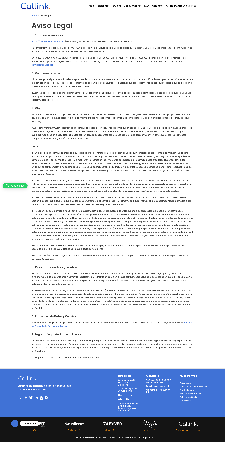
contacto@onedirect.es (44, 65)
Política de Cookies (57, 326)
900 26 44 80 (189, 6)
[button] (15, 185)
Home (34, 15)
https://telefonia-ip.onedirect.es (48, 41)
